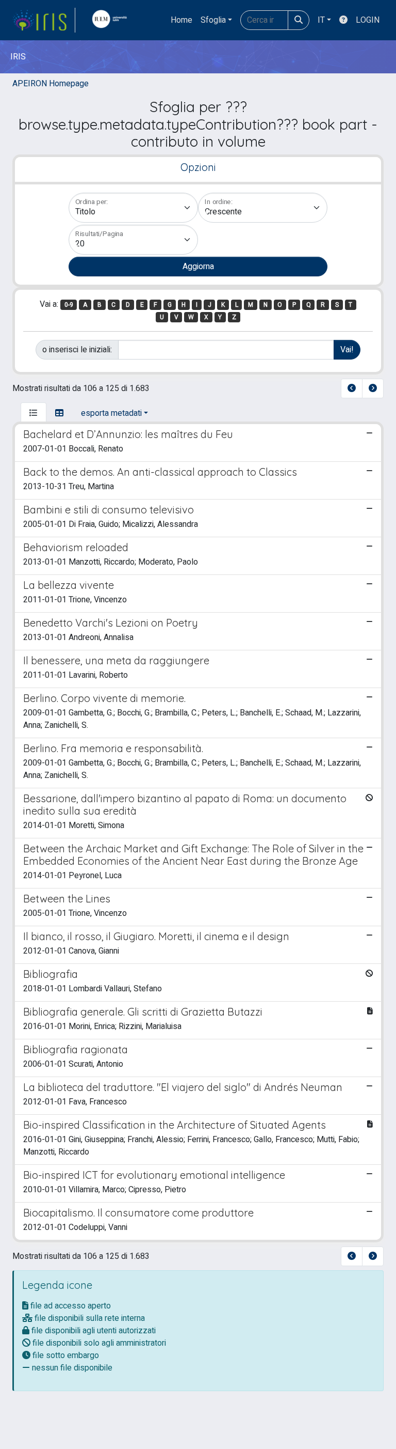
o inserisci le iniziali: (77, 350)
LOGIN (368, 20)
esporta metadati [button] (111, 413)
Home (181, 20)
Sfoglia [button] (213, 20)
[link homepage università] (112, 20)
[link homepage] (43, 20)
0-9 (68, 304)
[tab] (33, 413)
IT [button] (321, 20)
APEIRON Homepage (50, 83)
